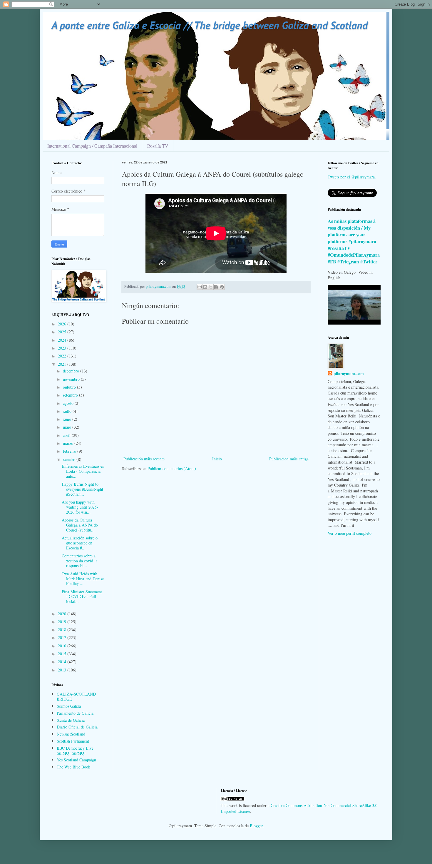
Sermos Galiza (69, 706)
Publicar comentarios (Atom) (172, 468)
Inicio (217, 459)
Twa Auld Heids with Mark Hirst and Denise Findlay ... (83, 578)
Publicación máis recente (144, 459)
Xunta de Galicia (71, 720)
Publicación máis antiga (289, 459)
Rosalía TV (157, 146)
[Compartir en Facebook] (216, 287)
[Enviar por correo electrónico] (199, 287)
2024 (62, 340)
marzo (68, 443)
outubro (70, 387)
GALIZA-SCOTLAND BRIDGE (76, 696)
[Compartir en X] (211, 287)
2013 (62, 670)
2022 (62, 356)
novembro (72, 379)
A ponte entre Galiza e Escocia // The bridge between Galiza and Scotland (209, 25)
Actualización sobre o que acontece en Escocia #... (80, 543)
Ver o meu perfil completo (349, 533)
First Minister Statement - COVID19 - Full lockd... (82, 596)
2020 (62, 613)
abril (67, 435)
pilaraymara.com (349, 374)
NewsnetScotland (71, 734)
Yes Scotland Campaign (76, 760)
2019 (62, 621)
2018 (62, 629)
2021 (62, 364)
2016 (62, 646)
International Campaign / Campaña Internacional (92, 146)
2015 (62, 653)
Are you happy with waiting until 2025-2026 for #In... (80, 507)
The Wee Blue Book (73, 767)
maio (67, 427)
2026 (62, 324)
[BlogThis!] (205, 287)
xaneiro (69, 459)
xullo (68, 411)
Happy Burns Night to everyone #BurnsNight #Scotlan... (82, 489)
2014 (62, 661)
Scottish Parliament (73, 741)
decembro (71, 371)
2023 (62, 348)
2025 (62, 332)
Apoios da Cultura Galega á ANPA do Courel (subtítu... (80, 525)
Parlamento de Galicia (75, 713)
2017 (62, 637)
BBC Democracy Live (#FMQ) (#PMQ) (75, 750)
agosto (69, 403)
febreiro (70, 451)
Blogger (256, 825)
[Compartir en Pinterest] (222, 287)
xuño (67, 419)
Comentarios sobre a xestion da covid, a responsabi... (79, 561)
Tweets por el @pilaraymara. (352, 177)
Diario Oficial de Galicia (77, 727)
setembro (71, 395)
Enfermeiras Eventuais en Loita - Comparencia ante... (83, 471)
